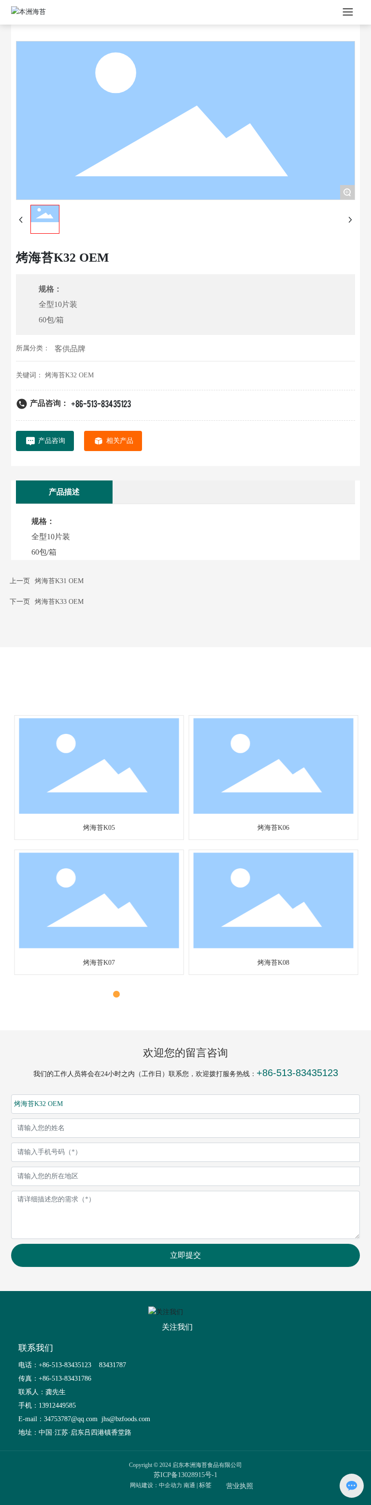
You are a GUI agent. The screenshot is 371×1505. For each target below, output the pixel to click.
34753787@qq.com (71, 1419)
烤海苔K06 (272, 827)
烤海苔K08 (272, 962)
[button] (105, 994)
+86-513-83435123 (101, 403)
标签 (205, 1485)
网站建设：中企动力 (156, 1485)
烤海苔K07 (98, 962)
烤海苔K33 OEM (59, 601)
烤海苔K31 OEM (59, 581)
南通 (189, 1485)
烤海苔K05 (98, 827)
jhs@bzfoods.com (125, 1419)
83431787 (113, 1365)
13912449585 (57, 1405)
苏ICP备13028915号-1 (185, 1474)
